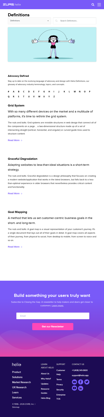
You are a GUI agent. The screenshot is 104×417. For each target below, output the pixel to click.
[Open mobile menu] (98, 4)
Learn (15, 392)
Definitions (16, 21)
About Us (45, 373)
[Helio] (18, 5)
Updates (44, 384)
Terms (59, 379)
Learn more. (58, 305)
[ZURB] (8, 5)
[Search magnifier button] (56, 20)
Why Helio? (46, 379)
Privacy (59, 384)
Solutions (17, 377)
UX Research (19, 387)
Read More (14, 140)
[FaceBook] (81, 382)
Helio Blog (45, 398)
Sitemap (15, 407)
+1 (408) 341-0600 (80, 370)
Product (16, 372)
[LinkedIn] (80, 388)
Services (17, 397)
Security (60, 390)
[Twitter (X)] (87, 382)
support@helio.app (80, 375)
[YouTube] (75, 388)
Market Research (21, 382)
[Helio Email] (75, 382)
